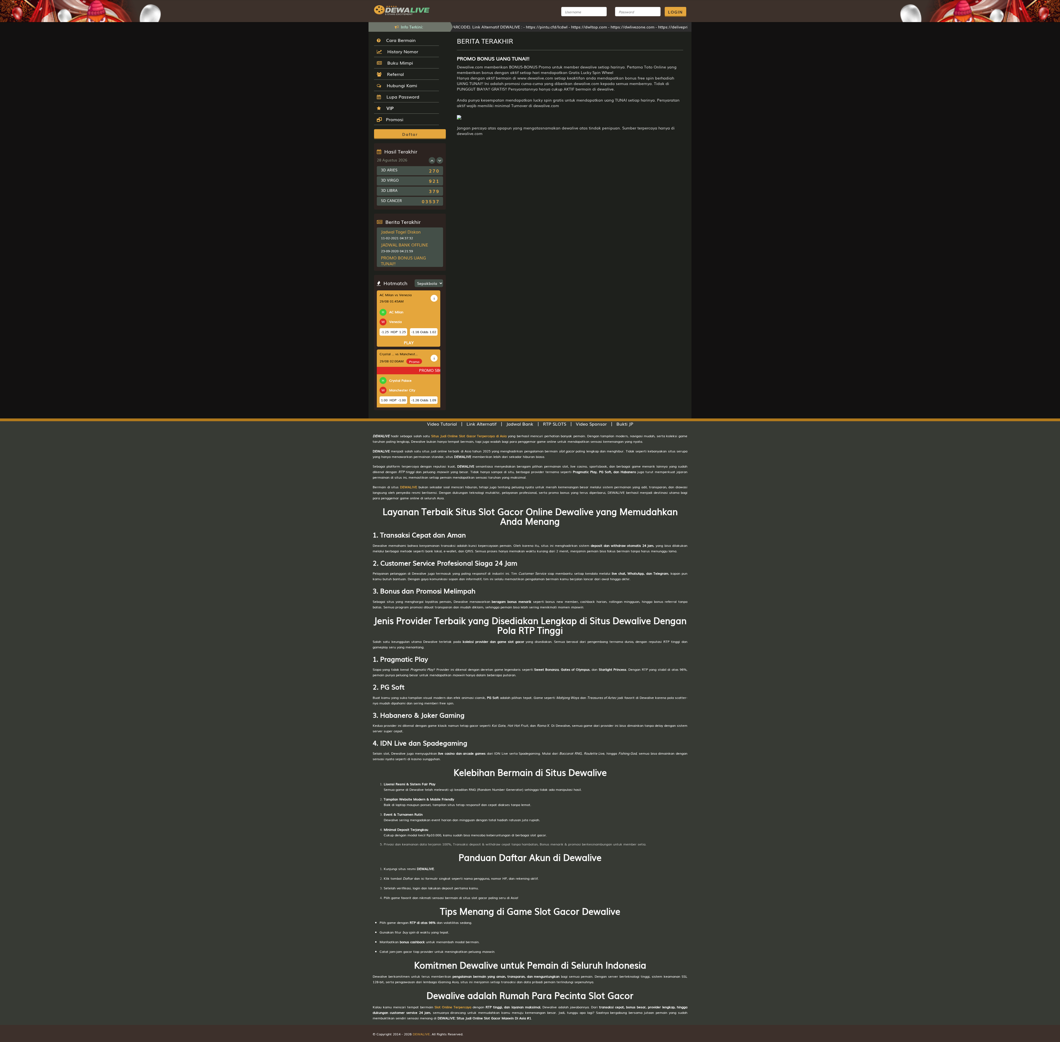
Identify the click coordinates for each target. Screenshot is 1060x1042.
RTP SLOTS (554, 423)
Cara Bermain (399, 40)
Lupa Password (401, 96)
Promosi (394, 119)
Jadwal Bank (519, 423)
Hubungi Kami (400, 85)
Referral (394, 74)
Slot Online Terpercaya (452, 1006)
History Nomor (401, 51)
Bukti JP (624, 423)
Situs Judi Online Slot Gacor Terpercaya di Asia (469, 435)
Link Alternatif (482, 423)
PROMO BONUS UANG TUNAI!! (403, 260)
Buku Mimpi (399, 62)
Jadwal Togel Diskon (401, 232)
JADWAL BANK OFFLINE (404, 245)
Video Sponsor (591, 423)
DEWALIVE (408, 486)
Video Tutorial (442, 423)
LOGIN (675, 12)
